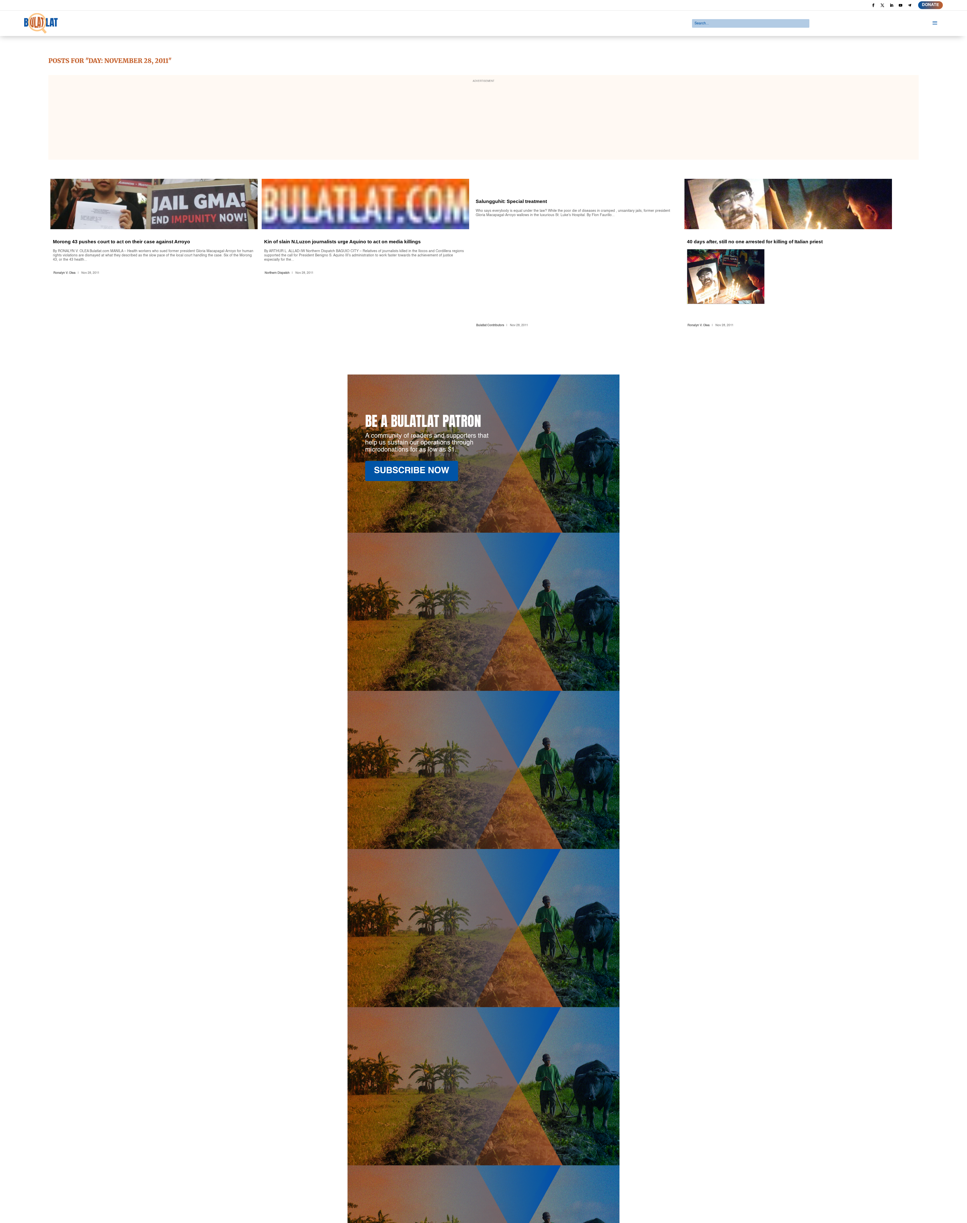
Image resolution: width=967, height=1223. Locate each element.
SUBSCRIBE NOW (411, 470)
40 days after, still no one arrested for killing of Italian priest (788, 254)
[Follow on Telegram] (909, 5)
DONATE (930, 5)
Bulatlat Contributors (490, 325)
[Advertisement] (483, 120)
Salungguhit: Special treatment (576, 254)
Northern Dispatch (277, 273)
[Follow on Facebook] (873, 5)
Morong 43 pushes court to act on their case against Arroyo (154, 254)
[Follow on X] (882, 5)
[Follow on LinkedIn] (891, 5)
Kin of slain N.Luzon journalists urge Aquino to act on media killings (365, 254)
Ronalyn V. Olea (64, 273)
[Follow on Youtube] (900, 5)
